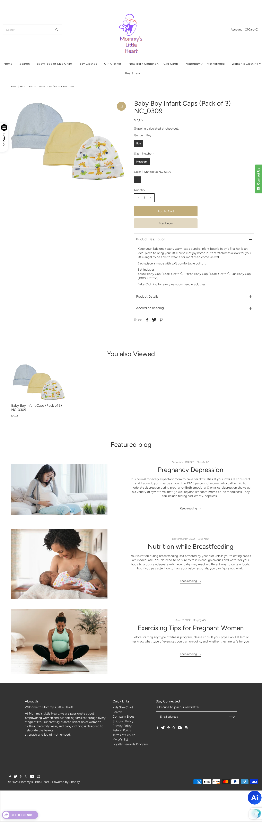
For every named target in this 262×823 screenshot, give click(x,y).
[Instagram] (186, 728)
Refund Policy (122, 730)
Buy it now (166, 223)
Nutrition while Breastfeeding (191, 546)
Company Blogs (123, 716)
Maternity (193, 63)
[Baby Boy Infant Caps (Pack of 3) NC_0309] (39, 382)
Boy (138, 143)
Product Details (147, 296)
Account (236, 29)
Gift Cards (171, 63)
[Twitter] (163, 728)
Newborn (141, 161)
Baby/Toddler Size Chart (54, 63)
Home (8, 63)
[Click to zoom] (121, 106)
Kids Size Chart (123, 707)
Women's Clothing (245, 63)
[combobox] (32, 30)
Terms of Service (124, 735)
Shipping (140, 128)
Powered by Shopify (66, 782)
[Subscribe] (232, 717)
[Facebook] (157, 728)
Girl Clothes (113, 63)
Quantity (139, 190)
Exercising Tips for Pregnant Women (191, 628)
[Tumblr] (174, 728)
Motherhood (216, 63)
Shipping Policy (123, 721)
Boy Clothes (88, 63)
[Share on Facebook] (147, 319)
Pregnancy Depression (190, 470)
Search (24, 63)
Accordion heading (150, 308)
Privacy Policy (122, 726)
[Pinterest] (168, 728)
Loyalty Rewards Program (130, 744)
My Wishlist (120, 739)
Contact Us (258, 177)
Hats (22, 86)
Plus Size (131, 73)
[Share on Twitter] (154, 319)
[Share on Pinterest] (161, 319)
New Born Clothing (143, 63)
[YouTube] (180, 728)
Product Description (150, 239)
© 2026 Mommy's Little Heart (28, 782)
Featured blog (131, 444)
